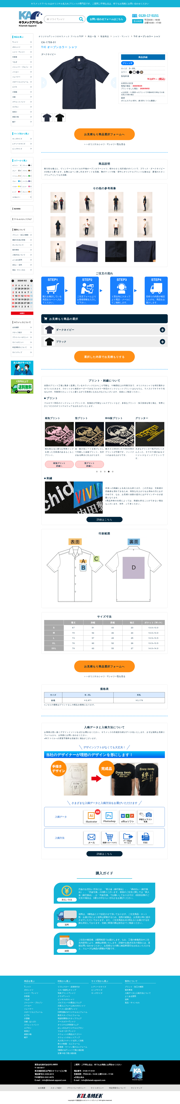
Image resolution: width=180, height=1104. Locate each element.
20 (25, 299)
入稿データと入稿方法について (138, 993)
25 (19, 303)
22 (31, 299)
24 (16, 303)
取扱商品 (105, 36)
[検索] (81, 19)
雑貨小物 (27, 1034)
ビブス (27, 1015)
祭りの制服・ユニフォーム (69, 1043)
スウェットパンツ (31, 1024)
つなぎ (27, 999)
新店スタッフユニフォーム (69, 1015)
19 (22, 299)
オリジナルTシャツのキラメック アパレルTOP (61, 36)
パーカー (27, 1005)
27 (16, 288)
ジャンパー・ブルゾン (33, 1002)
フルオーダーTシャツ (67, 1031)
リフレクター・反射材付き (69, 986)
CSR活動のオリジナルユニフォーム (72, 1012)
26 (13, 288)
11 (19, 296)
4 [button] (109, 472)
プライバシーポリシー (76, 1087)
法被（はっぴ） (30, 1021)
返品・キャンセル (132, 1002)
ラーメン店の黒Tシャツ (67, 1008)
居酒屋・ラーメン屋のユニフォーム (72, 1046)
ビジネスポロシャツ (66, 999)
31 (28, 288)
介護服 (27, 1018)
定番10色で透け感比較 (67, 1053)
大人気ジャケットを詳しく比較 (71, 1040)
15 (31, 296)
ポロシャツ (28, 989)
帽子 (26, 1037)
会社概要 (41, 1087)
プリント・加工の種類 (134, 986)
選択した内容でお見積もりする (104, 357)
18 (19, 299)
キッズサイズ (96, 993)
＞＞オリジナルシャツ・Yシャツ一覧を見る (104, 144)
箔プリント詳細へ (59, 464)
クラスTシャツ (64, 996)
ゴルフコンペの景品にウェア (70, 1002)
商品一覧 (92, 36)
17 (16, 299)
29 (22, 288)
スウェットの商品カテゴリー (70, 1034)
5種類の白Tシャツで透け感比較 (71, 1050)
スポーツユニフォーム (33, 1012)
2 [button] (101, 472)
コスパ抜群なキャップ (67, 989)
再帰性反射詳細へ (150, 464)
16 (13, 299)
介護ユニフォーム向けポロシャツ (71, 1005)
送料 (127, 999)
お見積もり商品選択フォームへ (104, 134)
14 (28, 296)
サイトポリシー (97, 1087)
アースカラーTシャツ (67, 1021)
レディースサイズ (98, 986)
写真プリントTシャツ (67, 993)
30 (25, 288)
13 (25, 296)
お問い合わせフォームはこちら (106, 19)
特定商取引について (117, 1087)
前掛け (27, 1031)
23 (13, 303)
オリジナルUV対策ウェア (68, 1024)
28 (19, 288)
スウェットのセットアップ (69, 1037)
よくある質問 (130, 996)
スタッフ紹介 (56, 1087)
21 (28, 299)
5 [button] (113, 472)
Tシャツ (27, 986)
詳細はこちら (104, 519)
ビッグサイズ (96, 989)
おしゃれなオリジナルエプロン (71, 1027)
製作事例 (128, 989)
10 (16, 296)
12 (22, 296)
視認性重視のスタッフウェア (70, 1018)
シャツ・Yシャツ (121, 36)
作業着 (27, 996)
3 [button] (105, 472)
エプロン (27, 1027)
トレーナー (28, 1008)
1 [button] (97, 472)
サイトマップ (136, 1087)
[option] (78, 83)
